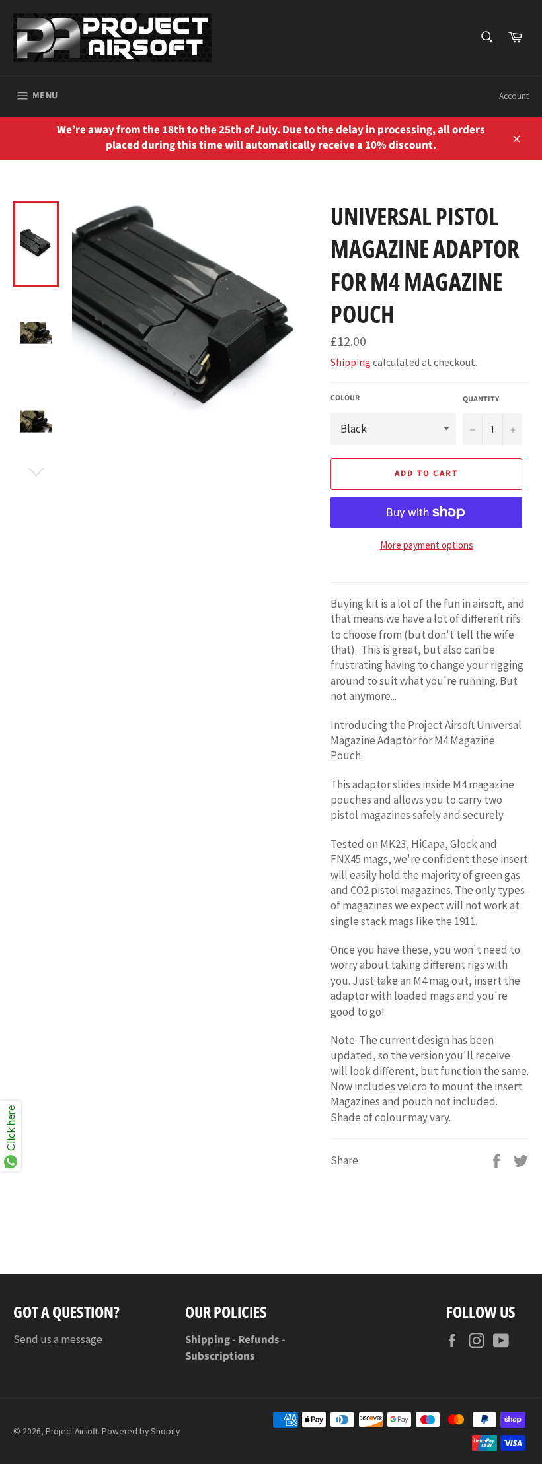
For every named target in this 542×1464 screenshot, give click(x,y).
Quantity (481, 399)
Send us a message (57, 1339)
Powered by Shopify (141, 1431)
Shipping (350, 361)
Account (514, 96)
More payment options (426, 545)
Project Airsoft (72, 1431)
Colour (345, 398)
